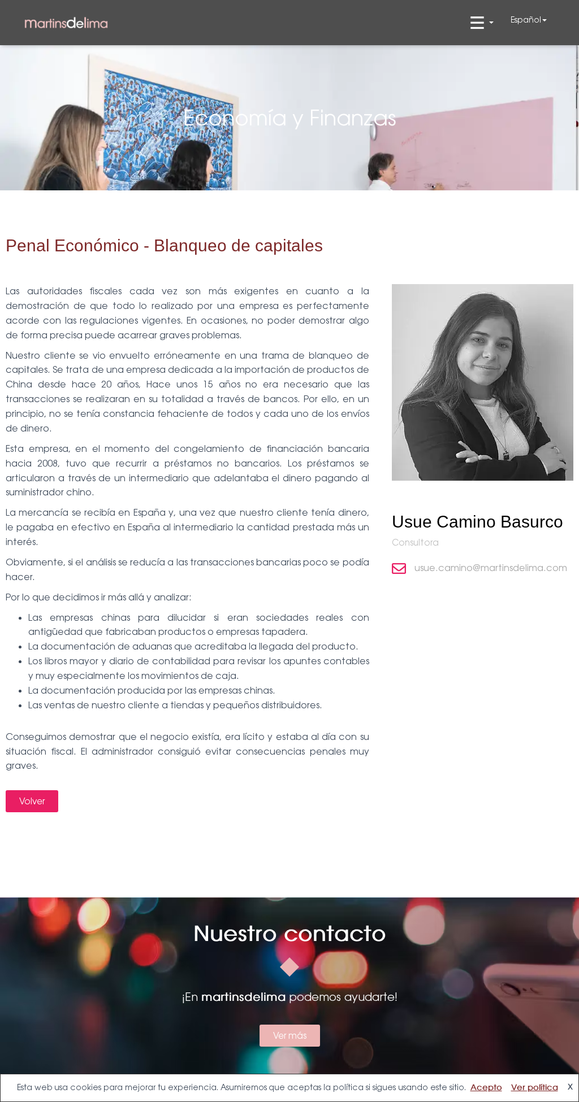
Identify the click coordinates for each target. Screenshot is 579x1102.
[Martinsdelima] (66, 23)
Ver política (534, 1088)
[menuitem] (528, 20)
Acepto (486, 1088)
